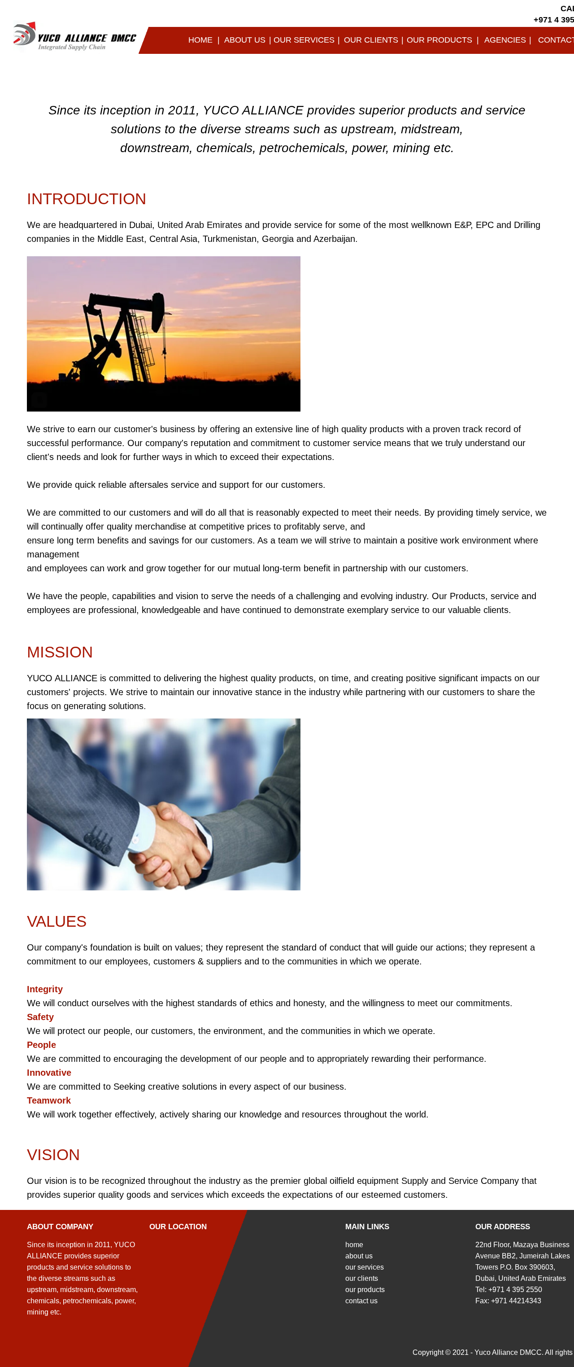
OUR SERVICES (304, 39)
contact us (361, 1301)
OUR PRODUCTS (439, 39)
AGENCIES (505, 39)
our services (364, 1267)
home (354, 1245)
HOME (200, 39)
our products (365, 1289)
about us (359, 1256)
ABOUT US (244, 39)
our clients (361, 1278)
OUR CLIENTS (371, 39)
